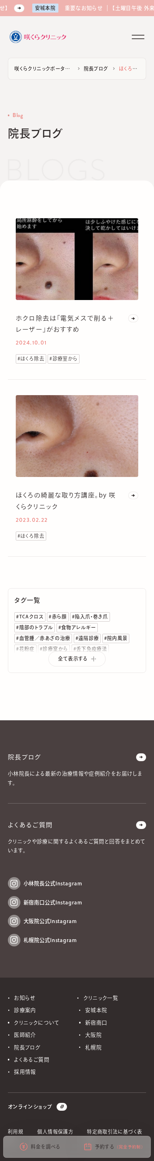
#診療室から (63, 358)
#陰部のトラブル (34, 627)
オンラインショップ (30, 1106)
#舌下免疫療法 (90, 648)
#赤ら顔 (58, 616)
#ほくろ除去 (31, 358)
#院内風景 (116, 638)
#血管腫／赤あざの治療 (43, 638)
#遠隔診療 (87, 638)
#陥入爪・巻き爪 (90, 616)
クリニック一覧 (101, 998)
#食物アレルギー (77, 627)
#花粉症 (25, 648)
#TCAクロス (30, 616)
